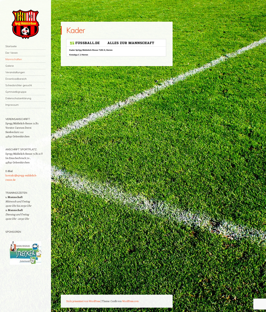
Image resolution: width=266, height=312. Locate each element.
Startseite (11, 46)
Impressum (12, 104)
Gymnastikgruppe (15, 91)
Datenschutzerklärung (18, 98)
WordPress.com (130, 301)
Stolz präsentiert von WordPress (83, 301)
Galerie (9, 65)
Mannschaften (13, 59)
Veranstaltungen (15, 72)
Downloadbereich (16, 78)
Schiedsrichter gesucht (18, 85)
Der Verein (11, 52)
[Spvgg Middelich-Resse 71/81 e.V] (25, 24)
